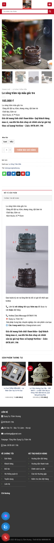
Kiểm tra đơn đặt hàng (40, 479)
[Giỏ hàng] (49, 4)
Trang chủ (6, 89)
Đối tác (7, 469)
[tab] (27, 192)
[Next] (48, 44)
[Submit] (50, 11)
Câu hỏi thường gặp (39, 474)
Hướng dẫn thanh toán (40, 464)
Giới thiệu (8, 458)
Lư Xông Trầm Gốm (20, 89)
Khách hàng (8, 464)
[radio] (5, 142)
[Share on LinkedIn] (27, 174)
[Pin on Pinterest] (23, 174)
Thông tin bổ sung (11, 198)
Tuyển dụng (8, 479)
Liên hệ (7, 484)
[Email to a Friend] (18, 174)
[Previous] (6, 44)
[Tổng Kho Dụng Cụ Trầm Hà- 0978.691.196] (27, 4)
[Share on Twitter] (13, 174)
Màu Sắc (5, 137)
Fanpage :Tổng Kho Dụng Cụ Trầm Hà (16, 439)
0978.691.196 (8, 422)
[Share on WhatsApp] (4, 174)
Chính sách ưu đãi (38, 469)
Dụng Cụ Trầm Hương (12, 416)
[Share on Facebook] (9, 174)
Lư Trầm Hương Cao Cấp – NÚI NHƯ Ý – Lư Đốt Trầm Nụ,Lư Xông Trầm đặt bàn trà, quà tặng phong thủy (40, 391)
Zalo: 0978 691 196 (10, 445)
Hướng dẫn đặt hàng (39, 458)
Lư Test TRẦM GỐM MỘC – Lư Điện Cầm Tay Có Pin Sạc (14, 389)
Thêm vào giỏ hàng (26, 150)
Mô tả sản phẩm (10, 193)
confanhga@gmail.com (12, 433)
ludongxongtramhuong (12, 168)
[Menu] (4, 4)
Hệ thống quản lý (11, 474)
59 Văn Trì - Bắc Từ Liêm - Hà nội (17, 428)
